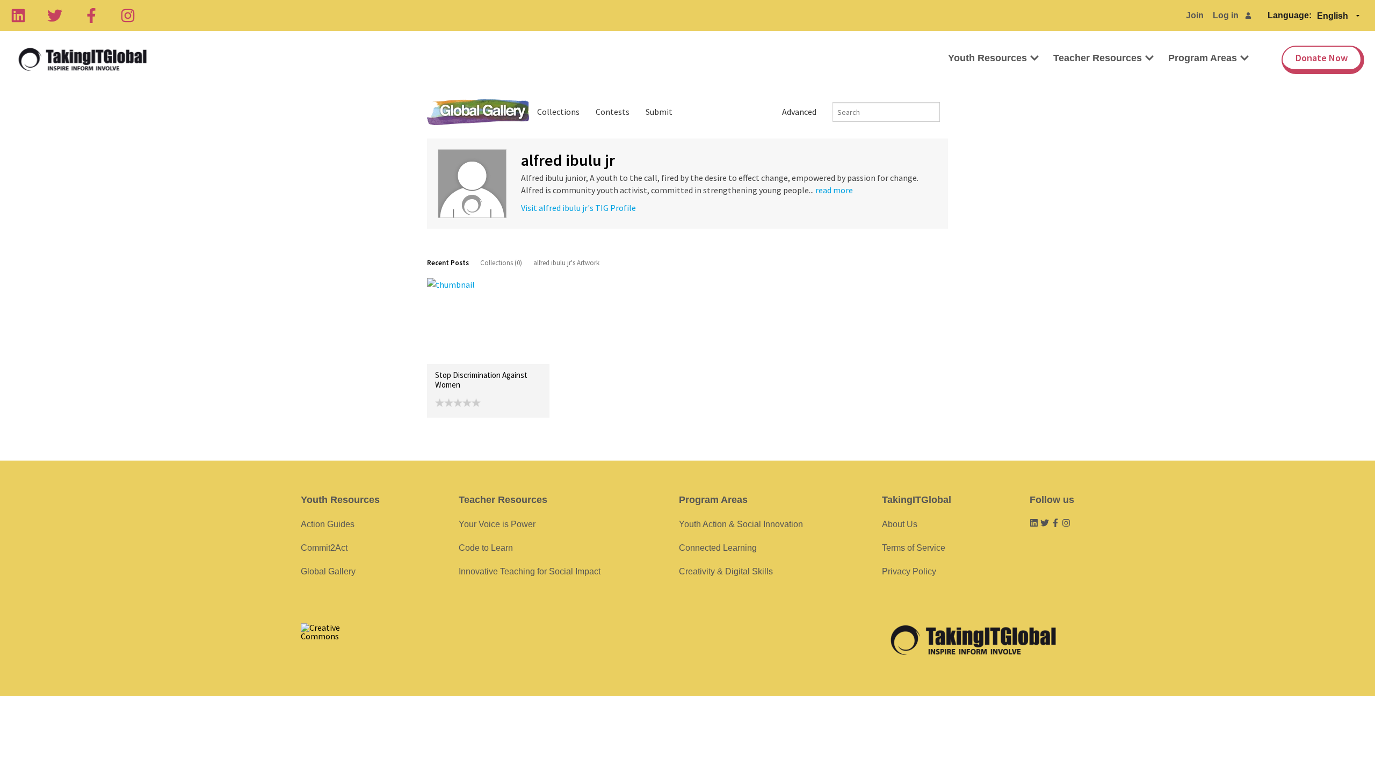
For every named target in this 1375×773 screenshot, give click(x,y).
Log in (1226, 15)
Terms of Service (913, 547)
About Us (899, 524)
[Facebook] (91, 15)
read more (834, 190)
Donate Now (1322, 58)
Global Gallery (478, 112)
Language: (1290, 15)
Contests (612, 111)
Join (1195, 15)
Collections (558, 111)
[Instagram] (127, 15)
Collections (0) (501, 262)
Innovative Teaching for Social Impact (529, 571)
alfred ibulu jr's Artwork (566, 262)
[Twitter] (54, 15)
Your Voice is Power (497, 524)
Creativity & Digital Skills (726, 571)
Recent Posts (448, 262)
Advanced (799, 111)
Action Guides (327, 524)
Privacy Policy (909, 571)
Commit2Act (324, 547)
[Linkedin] (18, 15)
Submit (659, 111)
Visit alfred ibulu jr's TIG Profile (578, 207)
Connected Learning (718, 547)
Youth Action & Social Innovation (741, 524)
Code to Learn (486, 547)
